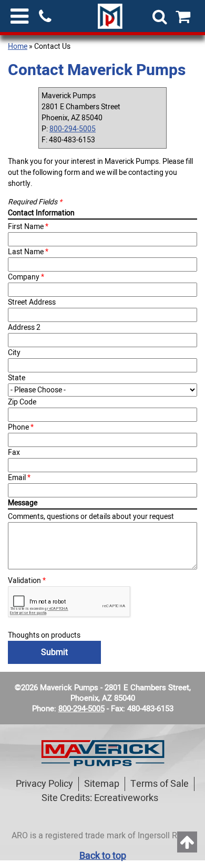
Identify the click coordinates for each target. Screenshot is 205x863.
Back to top (102, 856)
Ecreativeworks (126, 798)
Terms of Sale (159, 784)
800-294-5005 (72, 128)
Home (17, 46)
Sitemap (101, 784)
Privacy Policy (44, 784)
